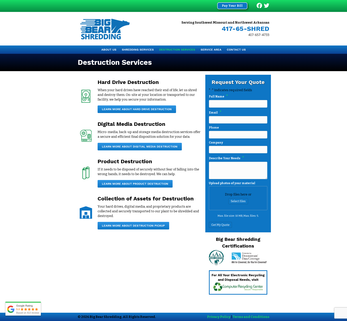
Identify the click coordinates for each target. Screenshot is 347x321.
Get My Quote (220, 225)
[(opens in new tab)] (238, 287)
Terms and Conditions (251, 317)
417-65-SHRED (245, 28)
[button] (232, 5)
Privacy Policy (218, 317)
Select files (238, 201)
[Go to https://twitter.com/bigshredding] (266, 6)
